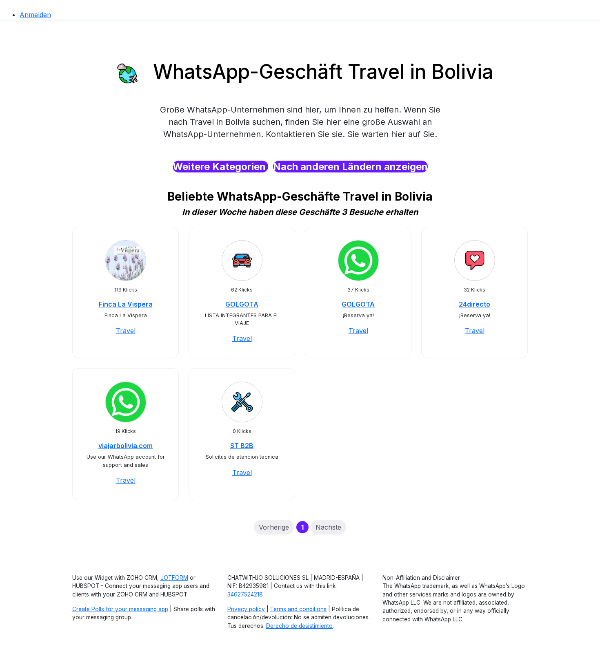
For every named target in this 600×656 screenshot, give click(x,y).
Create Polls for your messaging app (120, 609)
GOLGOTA (241, 304)
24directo (474, 304)
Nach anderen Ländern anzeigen (350, 166)
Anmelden (35, 15)
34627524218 (245, 594)
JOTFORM (174, 577)
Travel (126, 331)
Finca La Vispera (126, 304)
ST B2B (241, 446)
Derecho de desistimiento (299, 626)
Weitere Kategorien (220, 166)
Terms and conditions (298, 609)
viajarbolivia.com (125, 446)
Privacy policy (246, 609)
